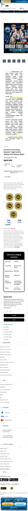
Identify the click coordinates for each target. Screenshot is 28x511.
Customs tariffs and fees (7, 362)
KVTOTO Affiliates (5, 402)
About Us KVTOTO (5, 347)
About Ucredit (4, 400)
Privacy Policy (18, 497)
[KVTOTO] (7, 5)
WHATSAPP (21, 503)
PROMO (8, 500)
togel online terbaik (5, 466)
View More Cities (4, 469)
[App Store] (4, 480)
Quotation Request (5, 352)
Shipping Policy (4, 365)
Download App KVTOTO (6, 384)
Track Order (3, 359)
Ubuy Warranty (4, 372)
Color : (8, 176)
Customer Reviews (5, 389)
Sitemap (2, 357)
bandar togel (3, 456)
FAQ (1, 397)
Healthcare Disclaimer (6, 375)
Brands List (3, 387)
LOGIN (7, 10)
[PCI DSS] (3, 488)
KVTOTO (6, 146)
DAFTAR (21, 10)
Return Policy (3, 392)
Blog (1, 394)
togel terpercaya (4, 453)
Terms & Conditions (6, 497)
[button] (23, 19)
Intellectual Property (5, 354)
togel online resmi (5, 464)
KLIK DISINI (16, 247)
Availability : (7, 171)
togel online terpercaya (6, 461)
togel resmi (3, 451)
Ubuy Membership (5, 370)
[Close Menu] (1, 6)
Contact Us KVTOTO (5, 349)
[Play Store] (13, 480)
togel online (3, 448)
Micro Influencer (4, 367)
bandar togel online (5, 459)
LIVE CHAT (14, 507)
